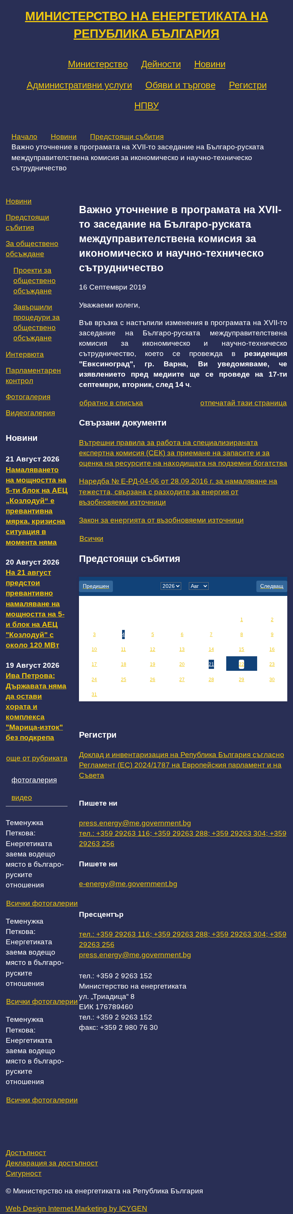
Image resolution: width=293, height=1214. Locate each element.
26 (152, 679)
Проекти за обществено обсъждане (34, 280)
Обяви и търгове (180, 85)
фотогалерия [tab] (34, 780)
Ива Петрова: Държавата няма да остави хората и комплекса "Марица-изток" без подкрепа (36, 707)
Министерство (98, 64)
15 (241, 649)
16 (272, 649)
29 (241, 679)
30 (272, 679)
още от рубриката (37, 758)
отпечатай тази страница (243, 403)
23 (272, 664)
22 (241, 664)
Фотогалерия (28, 397)
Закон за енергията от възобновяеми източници (161, 520)
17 (94, 664)
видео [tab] (21, 797)
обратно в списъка (111, 403)
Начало (24, 137)
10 (94, 649)
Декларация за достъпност (52, 1163)
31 (94, 694)
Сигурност (24, 1173)
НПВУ (146, 105)
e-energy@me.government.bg (128, 884)
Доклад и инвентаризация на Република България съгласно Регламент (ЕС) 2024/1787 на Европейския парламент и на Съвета (181, 765)
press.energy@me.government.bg (135, 823)
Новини (209, 64)
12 (152, 649)
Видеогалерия (30, 413)
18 (123, 664)
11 (123, 649)
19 (152, 664)
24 (94, 679)
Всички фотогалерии (42, 903)
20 (182, 664)
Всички (91, 538)
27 (182, 679)
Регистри (248, 85)
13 (182, 649)
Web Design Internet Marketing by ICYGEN (76, 1208)
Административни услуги (79, 85)
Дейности (161, 64)
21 (211, 664)
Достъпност (26, 1153)
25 (123, 679)
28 (211, 679)
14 (211, 649)
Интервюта (25, 354)
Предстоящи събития (127, 137)
